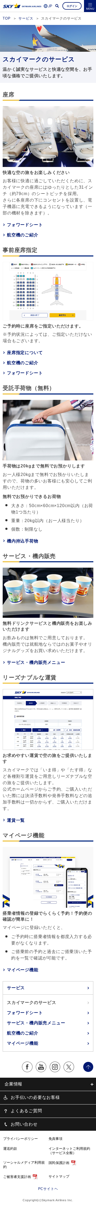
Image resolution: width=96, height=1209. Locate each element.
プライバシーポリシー (20, 1139)
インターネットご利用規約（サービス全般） (69, 1151)
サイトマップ (59, 1176)
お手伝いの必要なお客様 (35, 1097)
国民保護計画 (59, 1163)
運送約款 (10, 1149)
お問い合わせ (24, 1124)
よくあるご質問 (26, 1110)
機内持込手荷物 (22, 541)
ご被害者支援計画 (17, 1177)
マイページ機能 (22, 970)
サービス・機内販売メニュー (36, 662)
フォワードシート (25, 224)
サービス (16, 987)
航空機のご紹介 (22, 235)
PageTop (88, 1067)
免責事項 (55, 1139)
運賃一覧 (16, 820)
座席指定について (25, 352)
